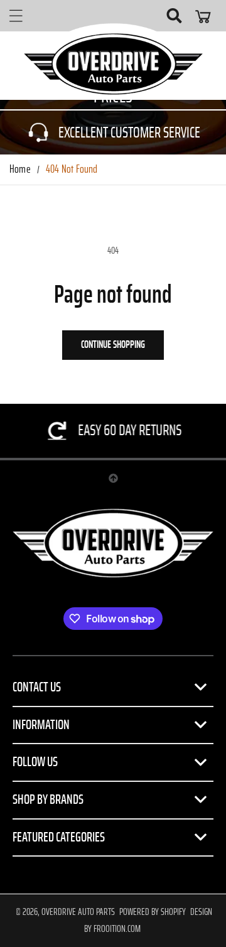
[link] (113, 132)
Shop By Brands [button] (48, 799)
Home (20, 169)
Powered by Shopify (152, 912)
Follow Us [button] (35, 762)
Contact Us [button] (37, 687)
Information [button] (41, 725)
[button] (15, 16)
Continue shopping (113, 344)
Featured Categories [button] (59, 837)
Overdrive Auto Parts (78, 912)
